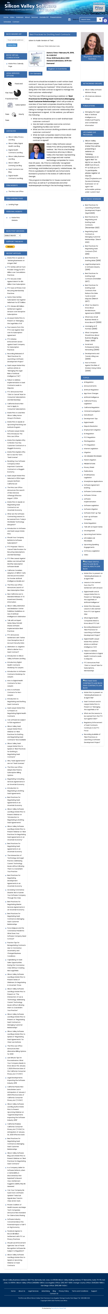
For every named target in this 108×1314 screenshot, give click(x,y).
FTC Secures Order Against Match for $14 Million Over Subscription (16, 281)
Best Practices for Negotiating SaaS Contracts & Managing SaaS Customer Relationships (15, 918)
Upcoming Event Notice (92, 534)
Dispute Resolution (91, 426)
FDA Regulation (89, 441)
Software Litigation (91, 509)
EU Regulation (89, 434)
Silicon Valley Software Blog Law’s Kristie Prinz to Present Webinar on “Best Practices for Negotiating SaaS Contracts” (16, 1158)
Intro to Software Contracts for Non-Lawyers (14, 692)
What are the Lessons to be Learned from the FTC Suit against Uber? (93, 716)
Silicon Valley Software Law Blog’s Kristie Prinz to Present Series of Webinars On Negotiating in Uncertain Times (16, 979)
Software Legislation (91, 505)
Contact (16, 22)
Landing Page (13, 204)
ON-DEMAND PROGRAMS (93, 456)
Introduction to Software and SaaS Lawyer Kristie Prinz (16, 531)
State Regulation (90, 523)
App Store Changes (91, 393)
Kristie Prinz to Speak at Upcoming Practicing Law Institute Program (16, 424)
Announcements (90, 386)
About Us (22, 1291)
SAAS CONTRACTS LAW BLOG (92, 686)
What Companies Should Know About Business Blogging (92, 335)
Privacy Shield (89, 467)
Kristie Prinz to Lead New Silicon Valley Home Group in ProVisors (16, 415)
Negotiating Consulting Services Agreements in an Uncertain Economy (16, 781)
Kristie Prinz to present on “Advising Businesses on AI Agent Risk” (93, 576)
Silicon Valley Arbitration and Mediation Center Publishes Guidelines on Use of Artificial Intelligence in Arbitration (16, 611)
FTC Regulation (89, 445)
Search (76, 19)
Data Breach (88, 415)
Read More (92, 59)
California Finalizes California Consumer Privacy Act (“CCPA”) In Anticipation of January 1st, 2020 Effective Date (16, 1129)
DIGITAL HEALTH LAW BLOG (91, 567)
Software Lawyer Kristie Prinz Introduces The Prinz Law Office (15, 433)
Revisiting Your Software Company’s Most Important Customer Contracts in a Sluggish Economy (16, 466)
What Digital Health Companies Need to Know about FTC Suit (91, 620)
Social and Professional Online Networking (92, 347)
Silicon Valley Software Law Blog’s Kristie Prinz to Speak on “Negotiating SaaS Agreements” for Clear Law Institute (16, 1036)
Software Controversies (92, 491)
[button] (100, 19)
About (27, 17)
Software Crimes (90, 495)
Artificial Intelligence (91, 397)
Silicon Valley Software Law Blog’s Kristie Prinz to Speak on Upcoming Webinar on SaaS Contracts (16, 1260)
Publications (88, 471)
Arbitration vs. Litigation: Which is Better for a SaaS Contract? (16, 649)
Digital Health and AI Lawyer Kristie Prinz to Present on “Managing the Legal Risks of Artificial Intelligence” (92, 597)
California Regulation (91, 407)
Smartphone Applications (93, 481)
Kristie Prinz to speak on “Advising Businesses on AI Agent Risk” (16, 260)
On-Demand (35, 73)
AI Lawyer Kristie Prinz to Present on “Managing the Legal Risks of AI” (16, 320)
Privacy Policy (64, 1291)
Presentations (55, 17)
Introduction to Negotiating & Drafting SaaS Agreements (15, 791)
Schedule (7, 22)
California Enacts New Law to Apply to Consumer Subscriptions (16, 406)
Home (6, 17)
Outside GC (44, 17)
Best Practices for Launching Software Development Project (93, 207)
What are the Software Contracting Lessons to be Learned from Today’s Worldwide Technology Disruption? (16, 519)
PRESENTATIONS (89, 464)
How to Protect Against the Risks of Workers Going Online (93, 365)
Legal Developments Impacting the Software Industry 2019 (16, 1080)
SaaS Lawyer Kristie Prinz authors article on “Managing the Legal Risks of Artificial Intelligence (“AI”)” (16, 370)
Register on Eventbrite (58, 69)
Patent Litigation (90, 460)
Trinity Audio (48, 46)
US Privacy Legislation (92, 551)
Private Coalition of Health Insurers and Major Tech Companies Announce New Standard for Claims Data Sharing (16, 1210)
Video (12, 17)
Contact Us (54, 1294)
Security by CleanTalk (58, 1308)
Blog (54, 1291)
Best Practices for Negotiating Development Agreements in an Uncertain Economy (14, 880)
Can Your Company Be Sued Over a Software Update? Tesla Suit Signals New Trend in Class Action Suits (15, 1195)
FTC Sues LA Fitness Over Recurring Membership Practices (16, 290)
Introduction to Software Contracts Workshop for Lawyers (16, 674)
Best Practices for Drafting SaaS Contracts (91, 276)
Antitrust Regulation (91, 390)
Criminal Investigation (92, 411)
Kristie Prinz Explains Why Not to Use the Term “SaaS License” (16, 454)
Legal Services (33, 1291)
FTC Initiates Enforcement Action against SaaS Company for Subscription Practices (16, 344)
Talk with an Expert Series (93, 527)
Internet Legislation (91, 449)
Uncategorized (89, 531)
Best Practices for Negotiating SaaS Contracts (91, 248)
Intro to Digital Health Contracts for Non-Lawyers (15, 683)
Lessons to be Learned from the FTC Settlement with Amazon (93, 585)
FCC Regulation (89, 437)
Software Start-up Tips (92, 513)
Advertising (46, 1291)
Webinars (19, 17)
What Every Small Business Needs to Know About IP (91, 319)
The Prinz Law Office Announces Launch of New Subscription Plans (15, 587)
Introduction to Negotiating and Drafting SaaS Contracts (16, 701)
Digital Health (89, 422)
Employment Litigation (92, 430)
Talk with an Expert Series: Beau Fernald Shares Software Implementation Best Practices (15, 625)
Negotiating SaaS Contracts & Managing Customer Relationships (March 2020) (93, 236)
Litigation (87, 452)
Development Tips (91, 419)
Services (34, 17)
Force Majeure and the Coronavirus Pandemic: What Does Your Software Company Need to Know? (16, 933)
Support (94, 1291)
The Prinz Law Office (15, 191)
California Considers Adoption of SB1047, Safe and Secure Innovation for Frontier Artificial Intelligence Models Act (16, 575)
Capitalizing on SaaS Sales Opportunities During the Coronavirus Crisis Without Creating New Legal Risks (15, 965)
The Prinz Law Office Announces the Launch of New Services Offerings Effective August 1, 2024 (15, 492)
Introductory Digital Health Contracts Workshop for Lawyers (15, 665)
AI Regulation (89, 382)
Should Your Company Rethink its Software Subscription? (15, 540)
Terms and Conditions (80, 1291)
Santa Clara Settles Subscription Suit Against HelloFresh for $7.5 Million (16, 299)
